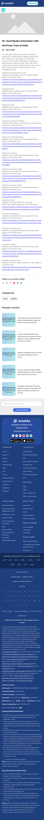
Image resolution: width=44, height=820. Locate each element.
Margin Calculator (29, 518)
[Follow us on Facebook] (13, 435)
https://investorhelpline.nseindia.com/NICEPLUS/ (17, 663)
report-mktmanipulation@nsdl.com (17, 659)
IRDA (32, 564)
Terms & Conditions (21, 611)
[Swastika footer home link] (22, 421)
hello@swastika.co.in (22, 431)
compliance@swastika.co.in (10, 651)
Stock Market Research (30, 455)
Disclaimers (22, 616)
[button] (40, 3)
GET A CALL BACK (22, 410)
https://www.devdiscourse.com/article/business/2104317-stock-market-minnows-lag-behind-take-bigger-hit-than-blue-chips (22, 237)
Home (5, 451)
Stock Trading (27, 451)
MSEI (22, 560)
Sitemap (22, 622)
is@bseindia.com (7, 666)
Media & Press (7, 465)
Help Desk (26, 505)
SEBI (19, 564)
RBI (25, 564)
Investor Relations (8, 478)
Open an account (32, 3)
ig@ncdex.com (6, 668)
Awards (14, 298)
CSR (4, 471)
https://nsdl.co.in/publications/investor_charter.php (18, 654)
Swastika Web (27, 577)
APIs (24, 478)
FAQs (25, 512)
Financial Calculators (30, 474)
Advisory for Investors (9, 540)
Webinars (6, 491)
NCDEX (30, 560)
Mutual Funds (27, 465)
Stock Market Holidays (30, 541)
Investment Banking (30, 468)
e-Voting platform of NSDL (24, 680)
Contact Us (6, 484)
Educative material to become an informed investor (18, 678)
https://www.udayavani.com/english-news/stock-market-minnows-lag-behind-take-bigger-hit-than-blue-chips (21, 221)
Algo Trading (27, 471)
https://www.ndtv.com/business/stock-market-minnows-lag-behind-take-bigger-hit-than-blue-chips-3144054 (22, 208)
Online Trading (28, 527)
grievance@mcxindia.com (25, 666)
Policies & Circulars (8, 514)
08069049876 (22, 428)
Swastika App (15, 577)
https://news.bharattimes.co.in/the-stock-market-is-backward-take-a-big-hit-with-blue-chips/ (21, 268)
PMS (3, 527)
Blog (4, 468)
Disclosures (27, 550)
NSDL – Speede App (29, 496)
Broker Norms (36, 611)
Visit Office (26, 532)
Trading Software (7, 505)
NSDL (25, 490)
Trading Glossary (28, 515)
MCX (16, 560)
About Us (6, 455)
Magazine (6, 488)
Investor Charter (7, 518)
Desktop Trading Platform (22, 581)
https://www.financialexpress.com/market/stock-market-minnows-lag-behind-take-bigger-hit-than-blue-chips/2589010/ (22, 146)
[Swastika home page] (7, 3)
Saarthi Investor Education (22, 675)
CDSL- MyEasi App (29, 493)
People (5, 458)
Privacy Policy (7, 611)
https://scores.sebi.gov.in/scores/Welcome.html (16, 671)
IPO (24, 458)
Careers (5, 461)
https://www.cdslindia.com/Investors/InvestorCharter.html (20, 656)
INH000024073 (25, 704)
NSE (4, 560)
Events (5, 474)
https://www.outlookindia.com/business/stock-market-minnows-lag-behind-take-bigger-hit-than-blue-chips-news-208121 (21, 162)
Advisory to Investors (8, 680)
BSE (10, 560)
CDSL (25, 486)
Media (5, 298)
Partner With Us (8, 481)
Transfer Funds (28, 509)
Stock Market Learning (30, 461)
